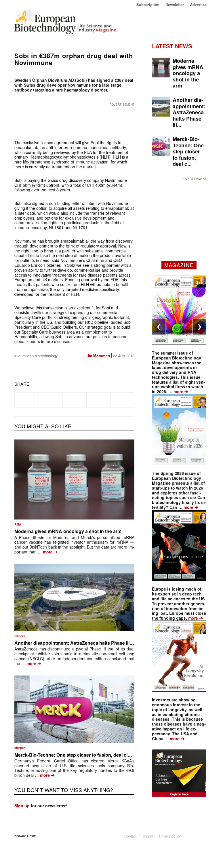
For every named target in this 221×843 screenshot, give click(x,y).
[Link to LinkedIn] (193, 835)
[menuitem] (148, 4)
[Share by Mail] (122, 400)
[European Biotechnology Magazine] (65, 21)
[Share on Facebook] (27, 400)
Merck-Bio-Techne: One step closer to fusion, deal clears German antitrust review (102, 754)
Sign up (22, 805)
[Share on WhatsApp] (74, 400)
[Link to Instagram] (202, 835)
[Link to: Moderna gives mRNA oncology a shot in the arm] (74, 479)
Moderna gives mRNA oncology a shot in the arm (67, 531)
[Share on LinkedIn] (98, 400)
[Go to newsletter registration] (179, 773)
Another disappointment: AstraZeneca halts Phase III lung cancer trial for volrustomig (107, 643)
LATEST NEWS (172, 46)
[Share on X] (50, 400)
